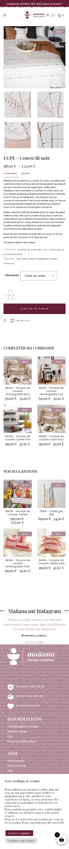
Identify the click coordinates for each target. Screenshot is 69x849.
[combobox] (38, 275)
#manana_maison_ (34, 635)
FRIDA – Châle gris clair (51, 512)
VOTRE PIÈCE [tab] (10, 173)
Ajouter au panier (34, 308)
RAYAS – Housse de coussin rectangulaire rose (17, 563)
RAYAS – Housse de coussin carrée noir (17, 437)
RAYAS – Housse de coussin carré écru (51, 437)
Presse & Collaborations (21, 741)
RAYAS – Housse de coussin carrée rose (51, 561)
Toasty (8, 263)
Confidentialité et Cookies (23, 726)
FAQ (10, 770)
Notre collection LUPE (14, 212)
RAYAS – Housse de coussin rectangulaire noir (51, 391)
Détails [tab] (25, 173)
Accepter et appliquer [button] (19, 833)
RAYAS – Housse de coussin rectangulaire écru (17, 391)
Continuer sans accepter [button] (21, 840)
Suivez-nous (34, 642)
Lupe (54, 258)
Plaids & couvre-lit (33, 249)
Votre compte (15, 760)
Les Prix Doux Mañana (33, 258)
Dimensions (12, 275)
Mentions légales (17, 731)
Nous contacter (16, 765)
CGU (61, 822)
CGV (10, 736)
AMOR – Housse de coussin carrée (17, 512)
